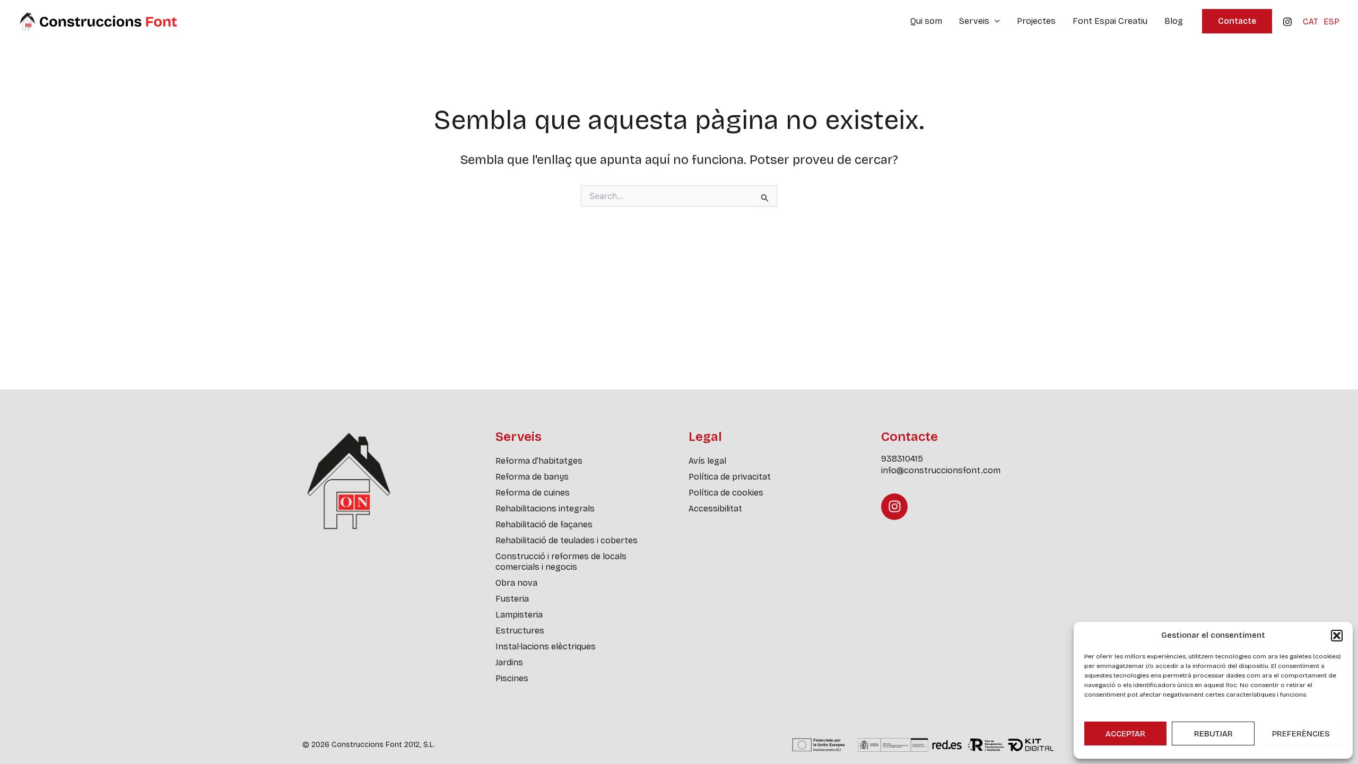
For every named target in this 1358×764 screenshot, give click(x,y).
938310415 (902, 459)
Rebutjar (1213, 734)
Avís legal (707, 461)
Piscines (511, 678)
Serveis (974, 21)
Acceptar (1125, 734)
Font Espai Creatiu (1110, 21)
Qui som (926, 21)
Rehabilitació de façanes (544, 524)
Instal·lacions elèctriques (545, 646)
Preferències (1301, 734)
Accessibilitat (715, 508)
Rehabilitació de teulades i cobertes (566, 540)
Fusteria (512, 599)
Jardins (509, 662)
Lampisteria (519, 615)
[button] (1336, 635)
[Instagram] (1287, 22)
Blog (1173, 21)
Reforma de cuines (532, 493)
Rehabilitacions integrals (545, 508)
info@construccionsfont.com (940, 470)
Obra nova (516, 583)
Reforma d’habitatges (538, 461)
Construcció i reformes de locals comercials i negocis (560, 561)
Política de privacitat (730, 477)
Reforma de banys (532, 477)
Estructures (519, 631)
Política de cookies (726, 493)
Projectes (1036, 21)
